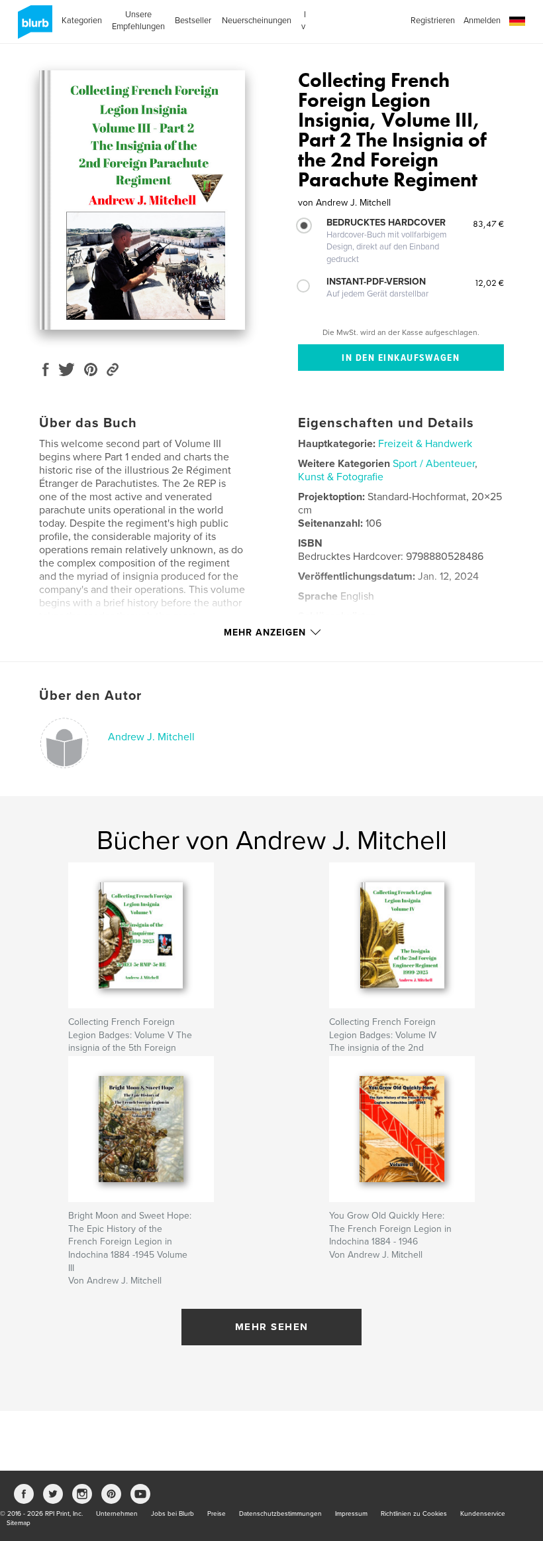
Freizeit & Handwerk (425, 443)
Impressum (351, 1514)
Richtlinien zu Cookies (414, 1514)
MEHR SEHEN (272, 1327)
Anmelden (482, 20)
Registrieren (433, 20)
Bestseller (193, 20)
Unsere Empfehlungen (138, 20)
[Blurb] (33, 27)
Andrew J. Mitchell (151, 737)
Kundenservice (482, 1514)
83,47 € (488, 224)
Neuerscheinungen (256, 20)
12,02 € (489, 283)
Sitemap (18, 1523)
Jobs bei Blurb (172, 1514)
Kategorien (82, 20)
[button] (517, 21)
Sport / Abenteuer (434, 463)
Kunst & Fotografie (340, 477)
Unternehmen (117, 1514)
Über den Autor (90, 696)
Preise (216, 1514)
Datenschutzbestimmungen (280, 1514)
